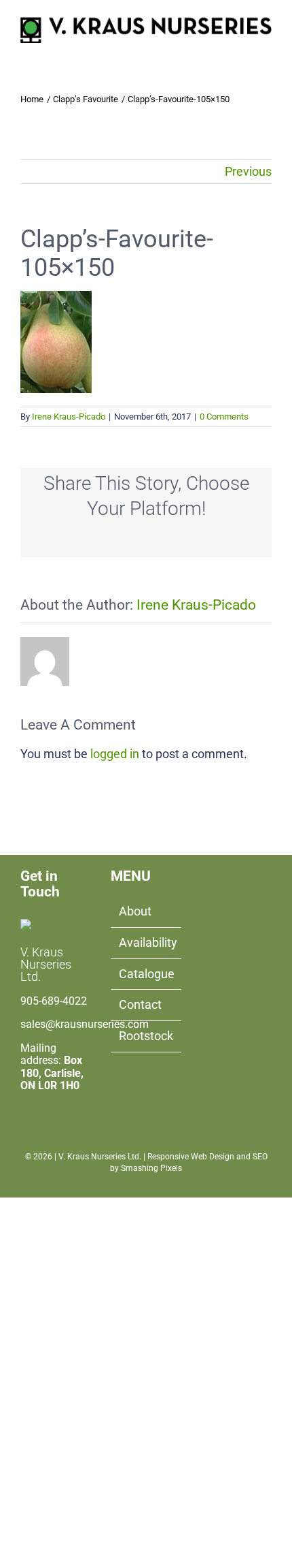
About (135, 911)
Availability (146, 942)
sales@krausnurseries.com (84, 1024)
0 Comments (224, 416)
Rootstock (146, 1036)
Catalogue (146, 974)
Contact (140, 1004)
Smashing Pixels (151, 1168)
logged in (114, 754)
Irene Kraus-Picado (68, 416)
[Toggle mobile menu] (266, 50)
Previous (248, 171)
